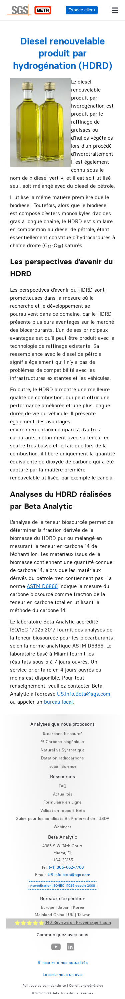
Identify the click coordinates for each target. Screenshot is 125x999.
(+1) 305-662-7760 (66, 867)
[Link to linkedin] (70, 947)
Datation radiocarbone (62, 757)
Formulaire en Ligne (62, 802)
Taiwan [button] (83, 914)
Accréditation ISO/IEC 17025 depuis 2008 (62, 885)
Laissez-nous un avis (62, 974)
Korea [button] (78, 907)
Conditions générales (86, 986)
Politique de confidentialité (44, 986)
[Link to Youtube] (56, 947)
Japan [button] (63, 907)
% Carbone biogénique (62, 741)
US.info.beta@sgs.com (69, 874)
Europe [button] (47, 907)
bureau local (58, 702)
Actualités (62, 794)
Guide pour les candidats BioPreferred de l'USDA (62, 818)
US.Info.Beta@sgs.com (83, 694)
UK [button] (71, 914)
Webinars (62, 826)
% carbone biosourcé (62, 733)
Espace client (81, 9)
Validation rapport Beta (62, 810)
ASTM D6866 (42, 586)
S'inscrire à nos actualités (63, 962)
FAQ (62, 786)
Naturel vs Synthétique (63, 749)
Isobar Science (62, 766)
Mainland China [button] (49, 914)
